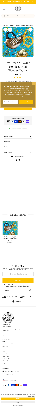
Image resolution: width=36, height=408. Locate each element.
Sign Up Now (18, 280)
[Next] (10, 30)
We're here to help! (28, 296)
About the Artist (8, 152)
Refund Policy (6, 356)
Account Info (5, 337)
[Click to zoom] (30, 30)
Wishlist (4, 341)
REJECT (18, 402)
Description (7, 141)
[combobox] (20, 16)
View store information (19, 129)
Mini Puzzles (10, 23)
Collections (5, 346)
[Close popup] (33, 83)
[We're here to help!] (21, 298)
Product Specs (8, 147)
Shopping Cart (6, 339)
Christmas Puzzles (19, 23)
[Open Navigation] (4, 8)
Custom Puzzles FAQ (7, 344)
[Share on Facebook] (16, 160)
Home (4, 23)
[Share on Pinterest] (19, 160)
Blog (3, 363)
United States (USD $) (10, 380)
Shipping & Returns (19, 156)
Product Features (8, 136)
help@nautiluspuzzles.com (12, 371)
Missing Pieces (6, 361)
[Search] (3, 16)
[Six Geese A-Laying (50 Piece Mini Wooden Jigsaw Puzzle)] (10, 228)
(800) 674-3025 (9, 374)
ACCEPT (18, 398)
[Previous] (5, 30)
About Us (4, 353)
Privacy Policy (31, 396)
